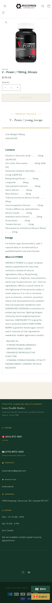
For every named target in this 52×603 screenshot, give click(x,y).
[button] (3, 13)
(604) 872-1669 (12, 436)
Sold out (26, 97)
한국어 (40, 589)
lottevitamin (8, 486)
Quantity (5, 82)
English (40, 596)
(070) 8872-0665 (13, 452)
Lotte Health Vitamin (20, 588)
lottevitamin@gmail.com (14, 471)
